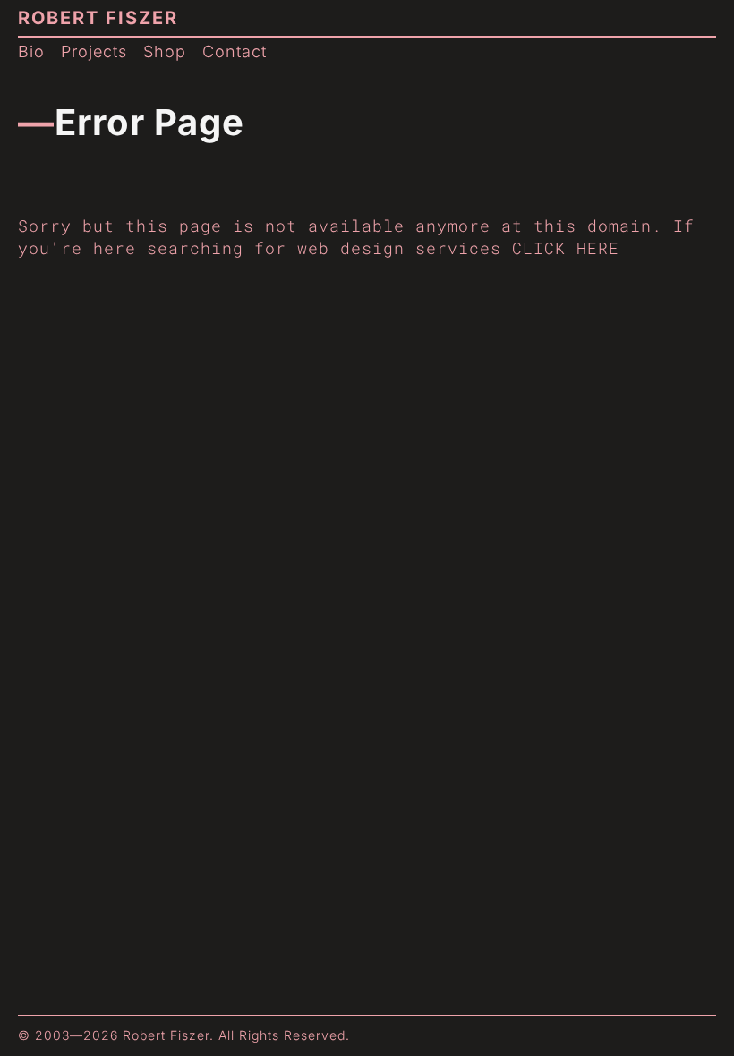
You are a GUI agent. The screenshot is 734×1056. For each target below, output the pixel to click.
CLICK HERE (565, 248)
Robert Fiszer (98, 18)
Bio (31, 51)
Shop (164, 51)
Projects (94, 51)
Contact (234, 51)
